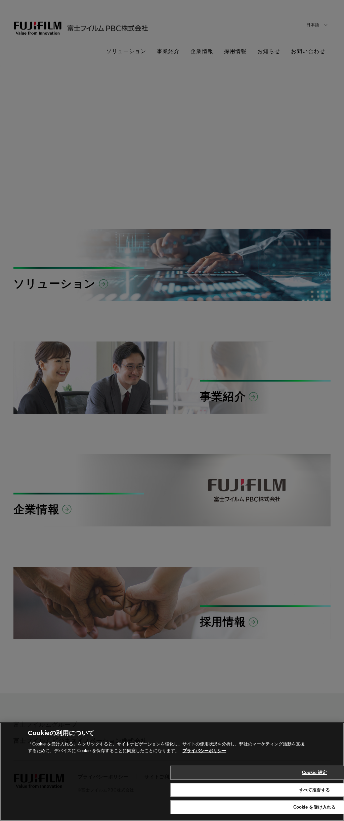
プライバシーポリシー (204, 750)
